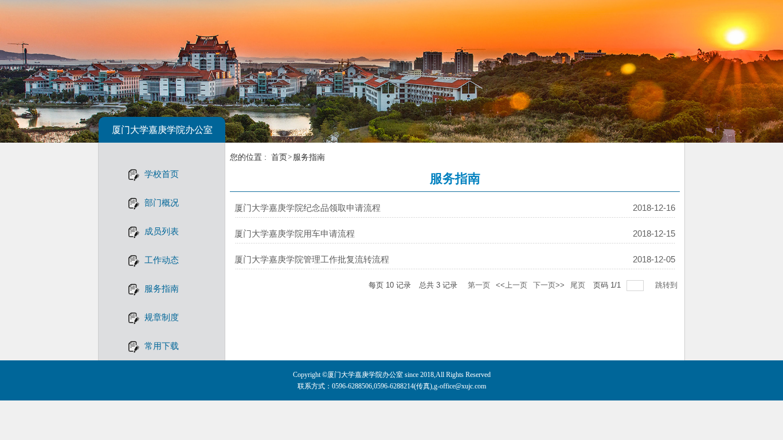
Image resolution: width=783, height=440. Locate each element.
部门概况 (161, 202)
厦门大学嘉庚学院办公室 (162, 130)
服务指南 (161, 288)
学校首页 (161, 174)
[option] (391, 71)
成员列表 (161, 231)
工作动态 (161, 260)
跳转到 (667, 285)
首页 (279, 157)
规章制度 (161, 317)
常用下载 (161, 346)
